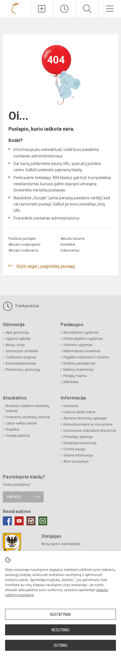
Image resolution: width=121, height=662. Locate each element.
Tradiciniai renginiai (21, 357)
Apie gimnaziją (17, 333)
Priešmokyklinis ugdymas (83, 339)
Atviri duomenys (76, 462)
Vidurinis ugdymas (78, 345)
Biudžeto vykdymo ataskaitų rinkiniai (28, 408)
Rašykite (14, 497)
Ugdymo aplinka (18, 339)
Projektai (12, 429)
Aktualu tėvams (72, 239)
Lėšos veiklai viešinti (21, 423)
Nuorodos (71, 406)
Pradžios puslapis (22, 239)
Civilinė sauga (74, 449)
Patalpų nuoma (75, 376)
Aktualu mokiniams (23, 250)
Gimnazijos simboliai (22, 351)
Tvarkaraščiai (26, 305)
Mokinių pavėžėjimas (79, 363)
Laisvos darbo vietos (79, 412)
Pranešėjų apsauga (78, 437)
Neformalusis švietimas (81, 351)
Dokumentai (69, 250)
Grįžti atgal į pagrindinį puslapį (45, 266)
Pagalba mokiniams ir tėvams (86, 357)
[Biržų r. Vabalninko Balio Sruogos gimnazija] (15, 8)
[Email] (42, 520)
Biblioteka (71, 382)
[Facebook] (7, 520)
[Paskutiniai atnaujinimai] (64, 8)
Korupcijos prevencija (80, 443)
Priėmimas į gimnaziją (23, 370)
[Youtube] (19, 520)
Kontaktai (67, 245)
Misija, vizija (15, 345)
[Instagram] (30, 520)
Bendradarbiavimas (21, 363)
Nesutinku (60, 630)
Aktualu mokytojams (24, 245)
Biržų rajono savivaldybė (60, 544)
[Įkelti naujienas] (42, 8)
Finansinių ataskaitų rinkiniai (28, 417)
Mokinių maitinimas (78, 370)
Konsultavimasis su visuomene (88, 424)
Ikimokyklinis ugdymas (81, 333)
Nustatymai (60, 614)
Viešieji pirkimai (18, 436)
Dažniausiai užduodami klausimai (89, 431)
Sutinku (61, 645)
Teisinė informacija (78, 455)
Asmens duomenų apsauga (85, 418)
